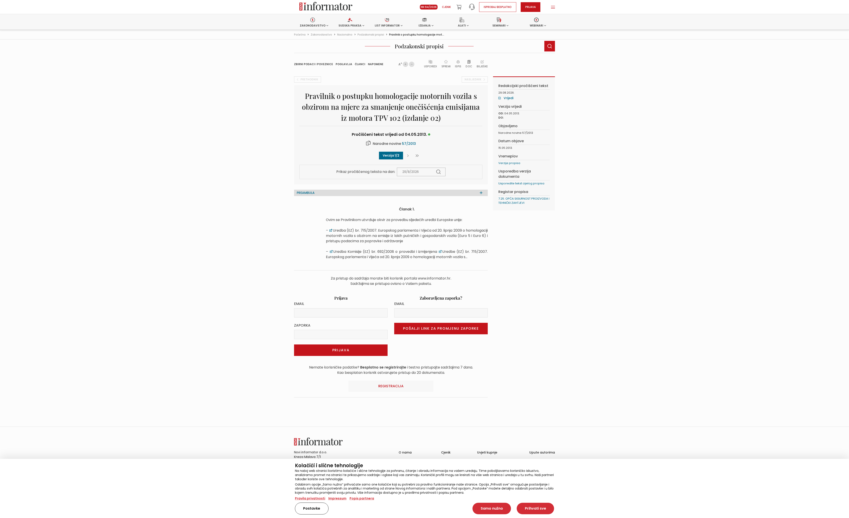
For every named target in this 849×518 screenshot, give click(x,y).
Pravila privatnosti (310, 498)
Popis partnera (362, 498)
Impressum (337, 498)
